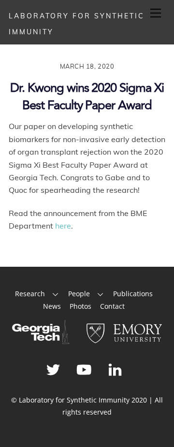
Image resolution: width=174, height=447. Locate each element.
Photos (80, 306)
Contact (112, 306)
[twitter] (55, 369)
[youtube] (85, 369)
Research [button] (30, 293)
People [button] (79, 293)
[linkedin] (116, 369)
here (63, 226)
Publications (133, 293)
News (52, 306)
